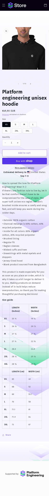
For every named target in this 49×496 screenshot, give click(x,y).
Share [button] (8, 435)
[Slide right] (30, 84)
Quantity (6, 137)
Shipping (5, 114)
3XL (27, 131)
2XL (16, 131)
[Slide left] (18, 84)
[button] (3, 5)
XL (6, 131)
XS (6, 124)
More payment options (24, 168)
